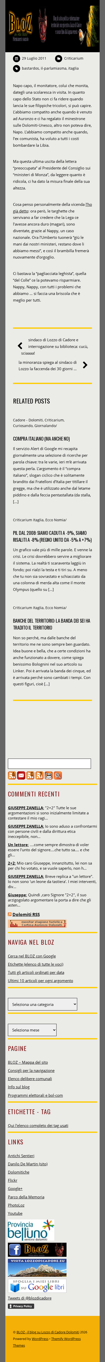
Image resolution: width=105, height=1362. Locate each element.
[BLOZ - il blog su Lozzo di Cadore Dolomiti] (52, 43)
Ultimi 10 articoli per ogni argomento (40, 980)
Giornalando (45, 425)
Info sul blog (19, 1086)
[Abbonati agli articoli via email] (21, 778)
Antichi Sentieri (21, 1155)
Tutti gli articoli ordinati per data (36, 972)
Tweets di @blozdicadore (29, 1298)
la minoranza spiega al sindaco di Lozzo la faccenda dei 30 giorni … (48, 365)
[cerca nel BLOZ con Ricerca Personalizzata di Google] (58, 778)
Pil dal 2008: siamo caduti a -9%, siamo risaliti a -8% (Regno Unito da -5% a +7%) (52, 536)
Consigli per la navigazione (31, 1070)
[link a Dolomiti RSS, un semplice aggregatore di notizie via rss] (9, 914)
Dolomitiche (18, 1172)
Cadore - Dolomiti (28, 420)
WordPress (40, 1338)
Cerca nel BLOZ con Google (32, 956)
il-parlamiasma (54, 68)
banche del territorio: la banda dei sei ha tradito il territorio (51, 624)
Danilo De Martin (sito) (27, 1163)
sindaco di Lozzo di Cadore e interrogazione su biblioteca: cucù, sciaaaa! (54, 346)
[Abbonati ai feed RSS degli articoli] (12, 778)
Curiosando (23, 425)
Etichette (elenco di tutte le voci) (35, 964)
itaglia (73, 68)
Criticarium (73, 58)
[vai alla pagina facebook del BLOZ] (37, 1248)
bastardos (30, 68)
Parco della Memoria (26, 1196)
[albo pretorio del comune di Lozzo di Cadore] (49, 778)
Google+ (15, 1188)
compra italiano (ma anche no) (41, 438)
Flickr (12, 1180)
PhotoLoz (16, 1205)
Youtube (15, 1213)
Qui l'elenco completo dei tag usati (38, 1125)
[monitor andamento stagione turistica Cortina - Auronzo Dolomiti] (37, 926)
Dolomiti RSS (26, 914)
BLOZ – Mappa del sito (28, 1062)
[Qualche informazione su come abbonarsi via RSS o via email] (39, 778)
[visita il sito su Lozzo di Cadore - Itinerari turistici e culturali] (37, 1266)
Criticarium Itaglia (28, 519)
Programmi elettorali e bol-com (35, 1095)
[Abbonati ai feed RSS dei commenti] (30, 778)
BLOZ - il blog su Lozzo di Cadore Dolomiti (48, 1332)
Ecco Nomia (55, 519)
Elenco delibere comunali (30, 1078)
